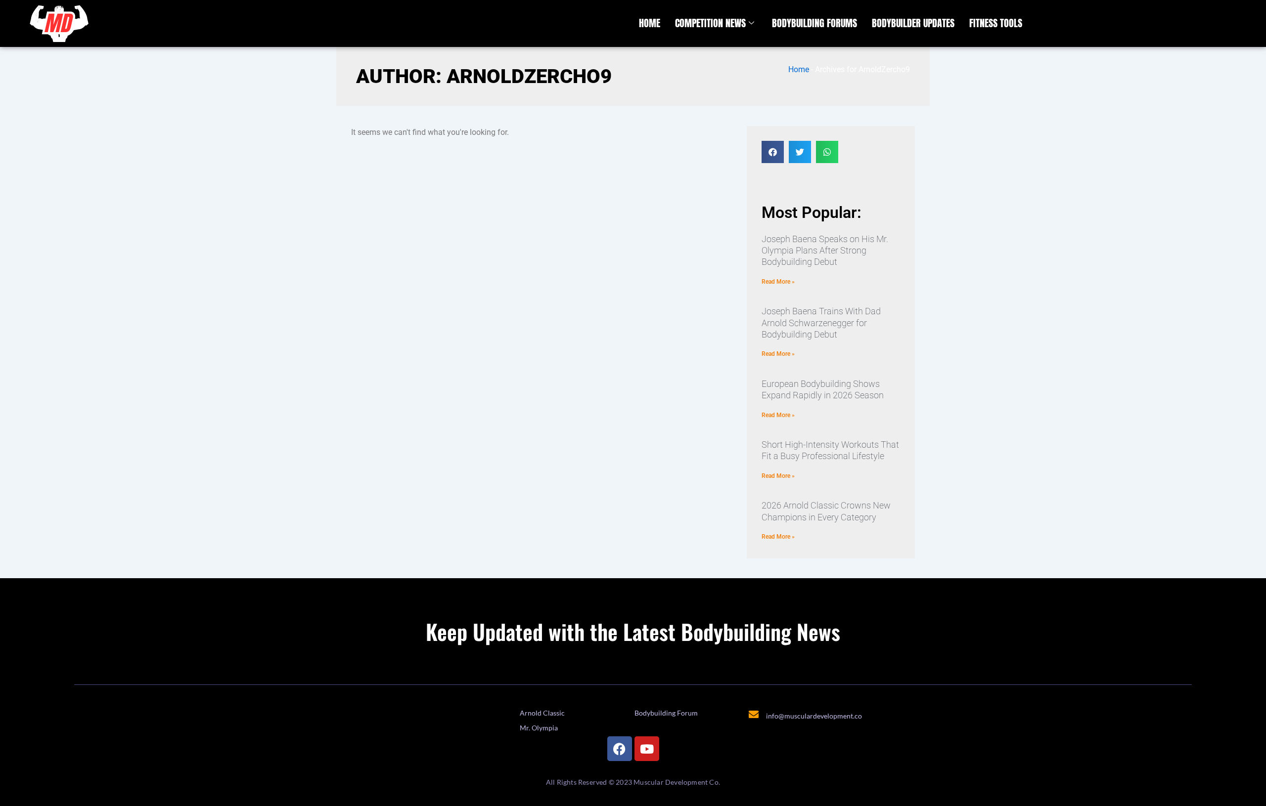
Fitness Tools (995, 23)
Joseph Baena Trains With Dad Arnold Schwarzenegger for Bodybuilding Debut (821, 322)
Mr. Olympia (539, 727)
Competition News (710, 23)
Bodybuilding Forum (666, 713)
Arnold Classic (542, 713)
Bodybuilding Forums (814, 23)
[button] (773, 152)
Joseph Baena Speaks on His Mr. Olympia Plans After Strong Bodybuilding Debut (825, 250)
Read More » (778, 281)
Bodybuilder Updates (913, 23)
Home (649, 23)
